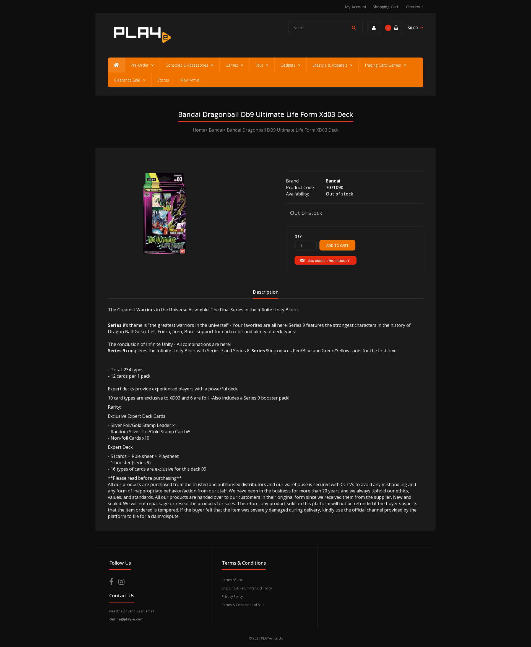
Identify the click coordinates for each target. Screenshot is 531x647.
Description (265, 292)
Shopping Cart (386, 6)
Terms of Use (232, 580)
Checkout (414, 6)
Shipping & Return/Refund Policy (247, 588)
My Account (355, 6)
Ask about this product (329, 261)
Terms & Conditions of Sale (243, 604)
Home (199, 130)
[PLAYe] (141, 46)
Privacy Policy (232, 596)
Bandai (216, 130)
